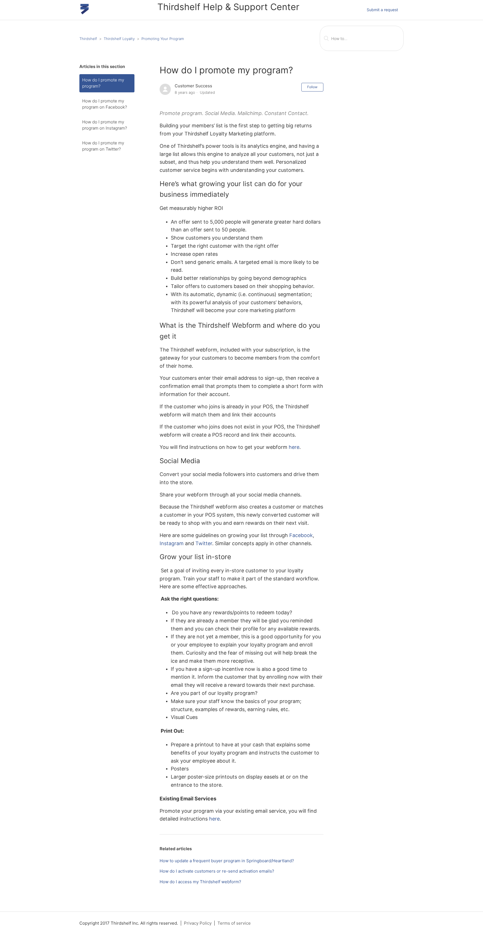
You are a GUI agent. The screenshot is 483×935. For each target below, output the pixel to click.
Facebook (301, 535)
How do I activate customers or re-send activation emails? (217, 871)
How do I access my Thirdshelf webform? (200, 881)
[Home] (84, 12)
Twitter (203, 543)
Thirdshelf (88, 38)
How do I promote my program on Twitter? (103, 146)
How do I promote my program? (103, 83)
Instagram (172, 543)
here (294, 447)
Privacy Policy (198, 923)
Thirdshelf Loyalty (119, 38)
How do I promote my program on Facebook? (104, 104)
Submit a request (382, 9)
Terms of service (234, 923)
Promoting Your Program (162, 38)
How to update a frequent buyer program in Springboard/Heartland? (227, 860)
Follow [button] (312, 87)
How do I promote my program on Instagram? (104, 125)
